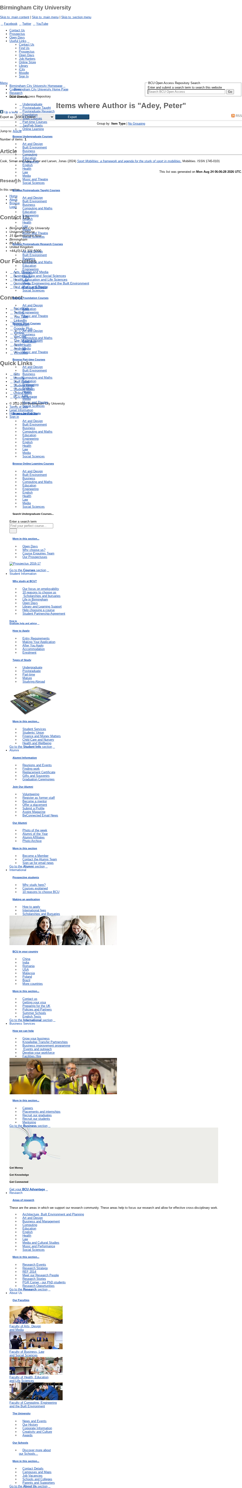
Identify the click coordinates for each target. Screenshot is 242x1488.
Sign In (24, 76)
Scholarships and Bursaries (41, 914)
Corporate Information (37, 1428)
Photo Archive (32, 841)
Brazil (26, 980)
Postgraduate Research (38, 111)
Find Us (24, 48)
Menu (4, 83)
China (26, 959)
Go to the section (27, 570)
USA (25, 969)
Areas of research (23, 1200)
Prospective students (26, 877)
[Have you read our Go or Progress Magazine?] (33, 714)
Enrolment (29, 652)
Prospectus (17, 34)
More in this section (25, 848)
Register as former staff (38, 797)
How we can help (23, 1030)
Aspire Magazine (33, 812)
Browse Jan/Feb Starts (27, 413)
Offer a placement (34, 805)
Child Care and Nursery (38, 739)
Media (26, 176)
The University (21, 1413)
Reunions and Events (37, 765)
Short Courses (32, 118)
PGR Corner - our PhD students (44, 1282)
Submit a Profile (33, 808)
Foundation (30, 115)
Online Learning (33, 129)
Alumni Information (25, 757)
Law (25, 172)
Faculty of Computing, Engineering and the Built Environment (33, 1404)
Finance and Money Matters (41, 736)
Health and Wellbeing (36, 743)
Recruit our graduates (37, 1115)
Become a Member (35, 856)
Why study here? (34, 885)
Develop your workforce (38, 1052)
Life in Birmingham (35, 599)
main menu (45, 17)
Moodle (24, 73)
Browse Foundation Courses (30, 297)
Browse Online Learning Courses (33, 463)
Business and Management (41, 1221)
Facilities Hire (31, 1056)
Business (28, 151)
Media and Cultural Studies (40, 1242)
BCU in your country (25, 951)
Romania (28, 966)
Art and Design (32, 144)
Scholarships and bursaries (41, 596)
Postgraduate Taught (36, 108)
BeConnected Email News (40, 815)
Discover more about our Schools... (35, 1451)
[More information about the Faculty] (36, 1322)
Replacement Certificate (38, 772)
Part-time (28, 674)
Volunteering (30, 794)
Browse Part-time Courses (29, 359)
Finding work (31, 768)
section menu (76, 17)
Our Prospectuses (34, 557)
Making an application (26, 899)
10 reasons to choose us (39, 592)
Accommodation (33, 649)
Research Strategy (35, 1268)
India (25, 962)
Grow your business (36, 1038)
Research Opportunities (38, 1286)
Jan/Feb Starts (32, 125)
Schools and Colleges (37, 1479)
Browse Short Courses (27, 323)
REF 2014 (29, 1271)
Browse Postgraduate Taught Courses (36, 190)
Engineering (30, 161)
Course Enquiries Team (38, 553)
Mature (27, 678)
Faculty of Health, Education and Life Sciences (28, 1378)
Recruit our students (36, 1118)
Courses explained (35, 888)
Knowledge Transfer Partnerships (45, 1042)
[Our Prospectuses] (25, 563)
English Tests (31, 1016)
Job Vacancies (32, 1475)
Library (23, 66)
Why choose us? (33, 550)
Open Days (17, 37)
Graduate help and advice (23, 622)
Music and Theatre (35, 179)
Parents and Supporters (38, 1482)
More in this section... (26, 538)
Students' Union (33, 732)
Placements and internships (41, 1111)
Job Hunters (27, 58)
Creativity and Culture (37, 1431)
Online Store (27, 62)
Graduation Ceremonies (38, 779)
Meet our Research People (40, 1275)
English (27, 165)
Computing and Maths (37, 208)
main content (14, 17)
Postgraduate (31, 671)
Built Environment (34, 147)
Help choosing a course (38, 610)
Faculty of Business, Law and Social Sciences (26, 1353)
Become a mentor (34, 801)
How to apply (31, 907)
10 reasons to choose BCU (40, 892)
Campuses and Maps (37, 1472)
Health (26, 168)
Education (29, 158)
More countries (32, 983)
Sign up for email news (38, 863)
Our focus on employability (40, 589)
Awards (27, 1435)
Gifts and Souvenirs (36, 776)
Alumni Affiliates (33, 837)
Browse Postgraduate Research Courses (38, 244)
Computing (29, 154)
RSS (238, 116)
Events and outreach (37, 1049)
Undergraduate (32, 104)
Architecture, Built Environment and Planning (53, 1214)
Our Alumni (20, 822)
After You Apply (33, 645)
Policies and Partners (37, 1009)
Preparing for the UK (36, 1006)
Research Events (34, 1264)
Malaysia (28, 973)
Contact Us (17, 30)
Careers (27, 1108)
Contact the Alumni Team (39, 859)
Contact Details (32, 1468)
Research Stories (34, 1279)
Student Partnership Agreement (43, 613)
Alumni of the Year (35, 834)
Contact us (29, 999)
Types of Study (22, 660)
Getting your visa (34, 1002)
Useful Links (17, 41)
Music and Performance (38, 1246)
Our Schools (20, 1442)
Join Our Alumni (23, 786)
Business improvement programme (46, 1045)
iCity (22, 69)
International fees (34, 910)
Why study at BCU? (25, 581)
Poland (27, 976)
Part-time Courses (34, 122)
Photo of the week (34, 830)
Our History (30, 1424)
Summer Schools (34, 1013)
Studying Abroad (33, 681)
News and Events (34, 1421)
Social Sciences (33, 183)
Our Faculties (21, 1300)
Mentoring (29, 1122)
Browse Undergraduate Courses (32, 136)
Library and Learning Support (42, 606)
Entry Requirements (36, 638)
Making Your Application (38, 642)
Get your (27, 1189)
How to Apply (21, 630)
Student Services (34, 729)
